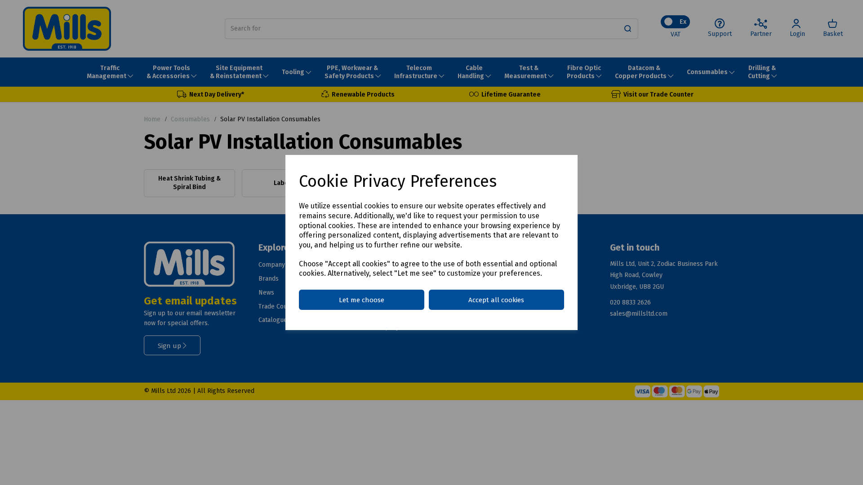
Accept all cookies (496, 300)
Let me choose (361, 300)
